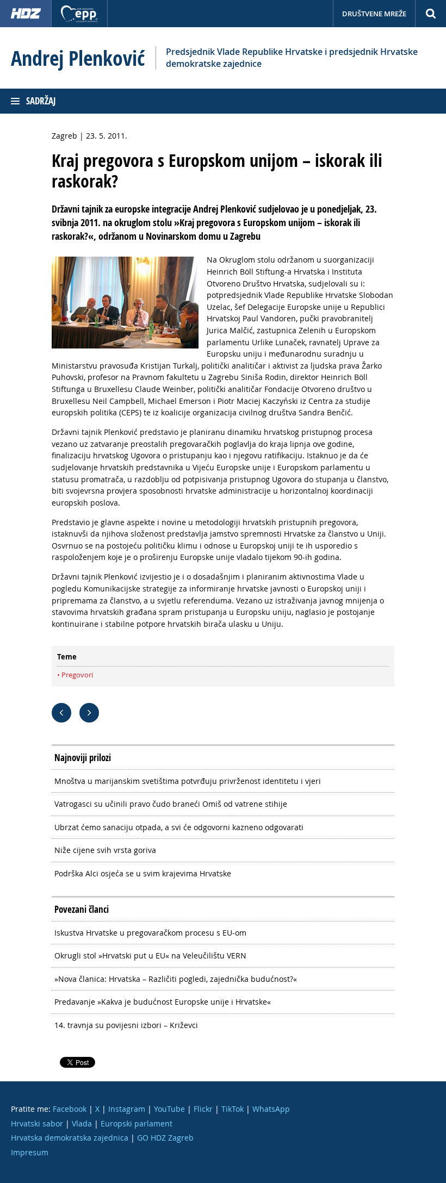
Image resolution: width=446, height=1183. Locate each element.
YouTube (169, 1109)
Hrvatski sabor (37, 1123)
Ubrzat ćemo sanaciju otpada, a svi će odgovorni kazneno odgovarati (178, 827)
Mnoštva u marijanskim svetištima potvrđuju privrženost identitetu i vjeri (187, 781)
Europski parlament (136, 1123)
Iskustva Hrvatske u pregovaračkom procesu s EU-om (150, 932)
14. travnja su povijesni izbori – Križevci (126, 1025)
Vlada (82, 1123)
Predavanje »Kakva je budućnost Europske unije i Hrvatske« (162, 1002)
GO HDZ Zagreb (165, 1137)
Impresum (29, 1152)
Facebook (69, 1109)
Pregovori (77, 675)
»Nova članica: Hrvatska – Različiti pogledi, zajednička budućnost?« (175, 979)
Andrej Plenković (78, 58)
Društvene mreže (374, 13)
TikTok (232, 1109)
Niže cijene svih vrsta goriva (105, 850)
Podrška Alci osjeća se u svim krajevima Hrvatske (142, 873)
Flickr (203, 1109)
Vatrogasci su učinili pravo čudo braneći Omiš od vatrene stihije (170, 804)
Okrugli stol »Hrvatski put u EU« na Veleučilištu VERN (150, 955)
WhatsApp (271, 1109)
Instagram (126, 1109)
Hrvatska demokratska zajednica (69, 1137)
